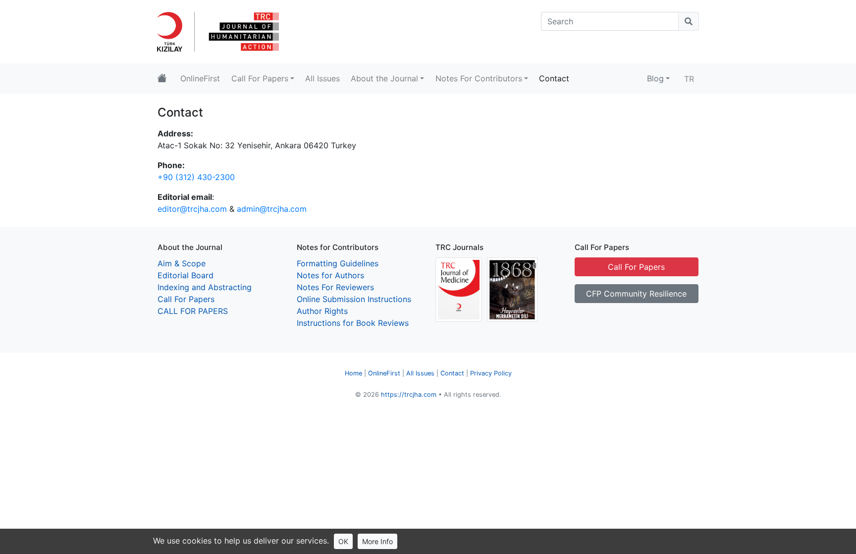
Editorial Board (186, 275)
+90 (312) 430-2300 (196, 177)
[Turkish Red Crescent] (173, 31)
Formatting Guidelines (337, 263)
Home (353, 373)
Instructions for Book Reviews (353, 323)
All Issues (420, 373)
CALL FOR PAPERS (193, 311)
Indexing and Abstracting (205, 287)
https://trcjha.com (408, 394)
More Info (377, 541)
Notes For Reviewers (335, 287)
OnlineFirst (384, 373)
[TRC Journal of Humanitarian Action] (243, 31)
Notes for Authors (330, 275)
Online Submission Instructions (354, 299)
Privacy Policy (491, 373)
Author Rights (322, 311)
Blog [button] (655, 78)
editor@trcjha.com (192, 209)
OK (343, 541)
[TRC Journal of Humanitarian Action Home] (162, 78)
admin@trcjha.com (272, 209)
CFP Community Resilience (636, 294)
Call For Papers (186, 299)
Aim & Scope (182, 263)
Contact (452, 373)
